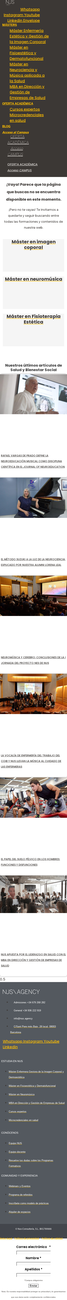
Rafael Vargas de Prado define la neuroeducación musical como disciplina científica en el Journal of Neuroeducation (33, 461)
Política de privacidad (27, 1238)
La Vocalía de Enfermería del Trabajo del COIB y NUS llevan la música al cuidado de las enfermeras (31, 761)
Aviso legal (6, 1238)
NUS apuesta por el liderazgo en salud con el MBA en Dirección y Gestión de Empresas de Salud (33, 960)
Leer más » (10, 473)
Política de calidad (52, 1238)
